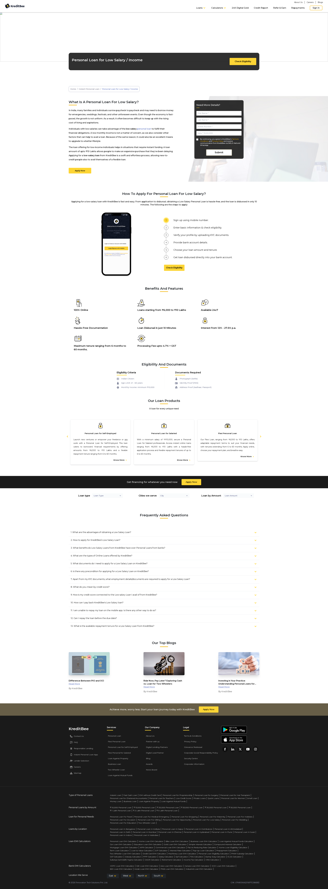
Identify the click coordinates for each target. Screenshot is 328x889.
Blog (148, 758)
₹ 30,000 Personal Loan (216, 807)
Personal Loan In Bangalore (122, 829)
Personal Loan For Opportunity (177, 820)
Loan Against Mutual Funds (120, 775)
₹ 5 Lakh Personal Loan (167, 810)
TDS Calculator (196, 857)
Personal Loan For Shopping (184, 817)
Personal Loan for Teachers (161, 798)
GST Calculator (116, 857)
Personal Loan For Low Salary (206, 820)
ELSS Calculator (235, 857)
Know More (119, 460)
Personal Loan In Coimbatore (199, 829)
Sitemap (77, 773)
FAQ (76, 742)
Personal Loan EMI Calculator (123, 841)
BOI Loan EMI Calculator (121, 869)
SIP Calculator (161, 850)
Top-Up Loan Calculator (203, 850)
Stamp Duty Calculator (215, 857)
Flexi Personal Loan (116, 741)
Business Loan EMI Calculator (203, 841)
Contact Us (79, 736)
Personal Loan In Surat (244, 832)
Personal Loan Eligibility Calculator (213, 853)
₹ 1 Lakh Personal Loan (120, 810)
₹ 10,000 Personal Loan (120, 807)
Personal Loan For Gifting (149, 820)
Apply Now (80, 170)
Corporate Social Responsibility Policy (201, 753)
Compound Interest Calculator (227, 844)
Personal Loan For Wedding (234, 820)
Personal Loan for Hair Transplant (235, 795)
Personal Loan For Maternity (212, 817)
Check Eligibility (243, 61)
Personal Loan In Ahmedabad (228, 829)
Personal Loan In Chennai (169, 832)
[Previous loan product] (66, 436)
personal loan (144, 129)
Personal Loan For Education (123, 823)
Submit (219, 152)
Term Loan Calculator (119, 850)
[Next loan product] (259, 436)
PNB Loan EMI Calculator (172, 869)
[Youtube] (248, 749)
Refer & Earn (279, 8)
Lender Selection (81, 761)
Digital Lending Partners (157, 747)
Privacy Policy (217, 141)
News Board (151, 770)
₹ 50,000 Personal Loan (240, 807)
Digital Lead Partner (155, 753)
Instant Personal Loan (89, 89)
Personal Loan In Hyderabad (196, 832)
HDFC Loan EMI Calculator (122, 866)
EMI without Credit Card (150, 795)
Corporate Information (194, 764)
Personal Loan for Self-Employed (123, 747)
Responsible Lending (83, 748)
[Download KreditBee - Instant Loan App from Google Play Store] (234, 730)
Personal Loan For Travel (121, 817)
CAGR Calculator (152, 860)
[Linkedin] (232, 749)
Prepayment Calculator (226, 850)
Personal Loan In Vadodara (146, 835)
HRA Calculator (212, 860)
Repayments (298, 8)
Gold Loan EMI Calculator (175, 844)
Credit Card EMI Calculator (154, 853)
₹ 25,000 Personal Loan (192, 807)
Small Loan (252, 798)
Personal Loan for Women (233, 798)
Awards (149, 764)
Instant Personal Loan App (86, 754)
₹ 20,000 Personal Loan (168, 807)
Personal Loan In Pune (221, 832)
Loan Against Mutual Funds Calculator (236, 841)
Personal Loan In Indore (121, 835)
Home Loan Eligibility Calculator (233, 847)
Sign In (316, 8)
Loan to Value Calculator (142, 850)
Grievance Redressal (193, 747)
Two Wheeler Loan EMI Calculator (125, 853)
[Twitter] (240, 749)
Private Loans (199, 798)
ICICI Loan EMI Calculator (223, 866)
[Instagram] (255, 749)
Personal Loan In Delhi (120, 832)
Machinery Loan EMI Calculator (182, 853)
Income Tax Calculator (193, 860)
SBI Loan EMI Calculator (147, 866)
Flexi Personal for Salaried (119, 753)
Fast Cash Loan (130, 795)
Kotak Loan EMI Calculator (146, 869)
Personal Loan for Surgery (206, 795)
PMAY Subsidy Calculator (242, 853)
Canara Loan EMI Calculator (197, 866)
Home (73, 89)
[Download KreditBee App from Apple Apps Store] (234, 739)
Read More (74, 684)
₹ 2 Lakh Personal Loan (143, 810)
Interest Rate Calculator (180, 850)
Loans (199, 8)
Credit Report (261, 8)
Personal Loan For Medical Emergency (151, 817)
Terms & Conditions (192, 736)
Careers (310, 2)
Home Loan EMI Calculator (151, 841)
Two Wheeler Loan (116, 770)
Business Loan (114, 764)
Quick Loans (213, 798)
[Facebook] (225, 749)
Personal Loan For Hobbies (239, 817)
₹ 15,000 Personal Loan (144, 807)
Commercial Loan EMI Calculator (170, 847)
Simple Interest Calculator (200, 844)
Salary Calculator (166, 857)
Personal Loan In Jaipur (172, 829)
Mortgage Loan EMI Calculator (124, 847)
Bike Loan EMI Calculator (177, 841)
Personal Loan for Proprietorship (177, 795)
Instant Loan (115, 795)
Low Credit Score (183, 798)
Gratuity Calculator (133, 857)
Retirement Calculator (171, 860)
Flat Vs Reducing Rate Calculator (202, 847)
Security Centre (191, 758)
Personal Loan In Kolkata (148, 829)
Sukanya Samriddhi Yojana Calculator (126, 860)
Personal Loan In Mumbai (144, 832)
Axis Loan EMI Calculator (171, 866)
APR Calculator (146, 847)
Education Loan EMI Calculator (148, 844)
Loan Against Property (118, 758)
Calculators (217, 8)
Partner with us (152, 741)
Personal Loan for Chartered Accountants (128, 798)
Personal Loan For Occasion (122, 820)
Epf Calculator (182, 857)
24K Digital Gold (240, 8)
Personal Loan (114, 736)
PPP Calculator (150, 857)
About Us (298, 2)
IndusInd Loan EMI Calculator (199, 869)
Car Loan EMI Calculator (121, 844)
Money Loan (115, 801)
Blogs (320, 2)
